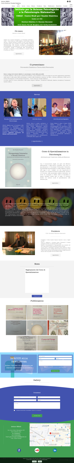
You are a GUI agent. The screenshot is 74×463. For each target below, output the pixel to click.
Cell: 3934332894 (16, 435)
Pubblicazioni (51, 6)
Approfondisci (19, 53)
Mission (33, 6)
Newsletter (59, 6)
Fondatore (39, 6)
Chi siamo (18, 5)
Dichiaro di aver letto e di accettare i (24, 410)
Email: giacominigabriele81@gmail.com (16, 437)
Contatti (65, 6)
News (45, 6)
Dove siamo (71, 5)
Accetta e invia (55, 370)
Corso (28, 6)
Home (13, 6)
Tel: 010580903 (16, 433)
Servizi (23, 6)
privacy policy (44, 459)
